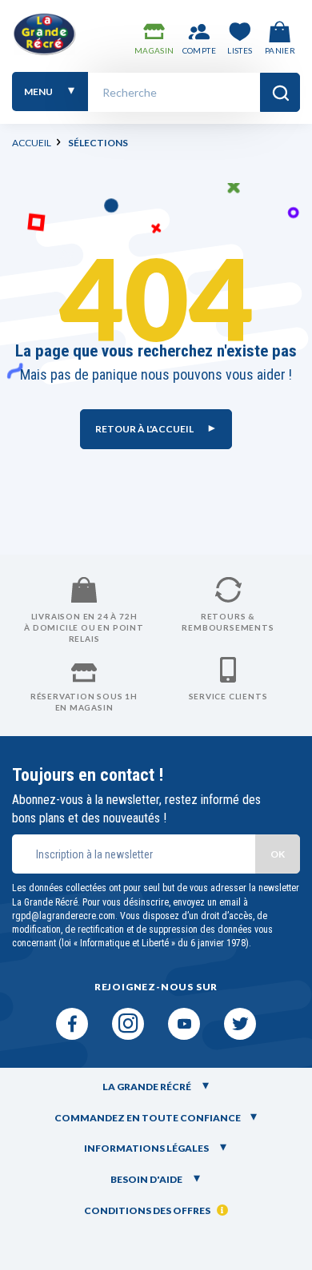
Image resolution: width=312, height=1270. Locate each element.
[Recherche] (280, 92)
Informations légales (147, 1148)
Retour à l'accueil (145, 429)
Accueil (31, 143)
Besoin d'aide (147, 1179)
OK (277, 854)
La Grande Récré (147, 1086)
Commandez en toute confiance (147, 1118)
